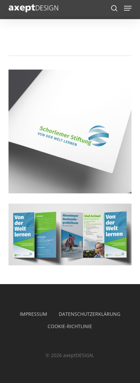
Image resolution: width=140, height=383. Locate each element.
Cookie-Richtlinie (70, 326)
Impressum (33, 314)
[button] (128, 8)
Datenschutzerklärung (89, 314)
